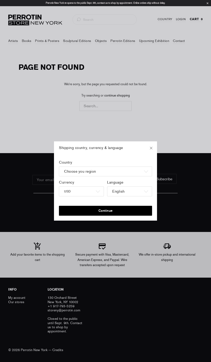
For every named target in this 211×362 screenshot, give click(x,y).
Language (115, 182)
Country (65, 162)
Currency (66, 182)
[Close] (155, 150)
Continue (105, 210)
